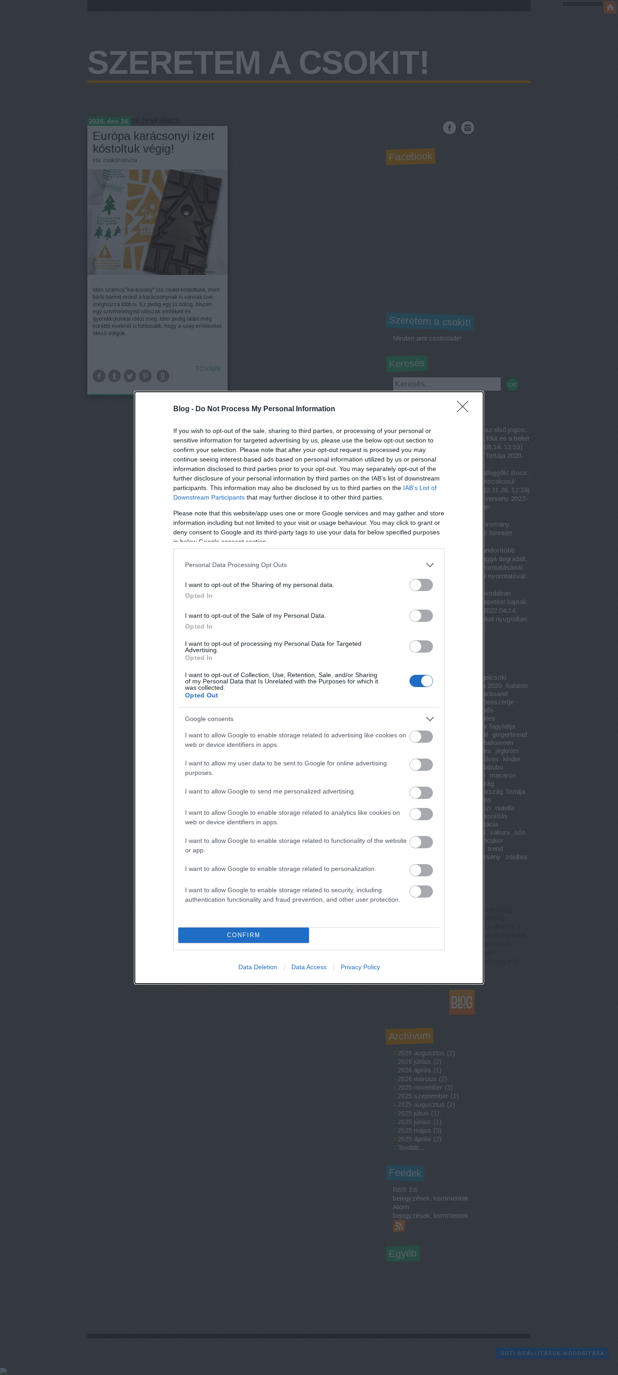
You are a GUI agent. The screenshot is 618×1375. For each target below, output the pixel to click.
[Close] (465, 409)
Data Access (309, 967)
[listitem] (309, 565)
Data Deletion (257, 967)
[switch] (421, 585)
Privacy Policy (360, 967)
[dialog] (309, 688)
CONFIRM (244, 935)
